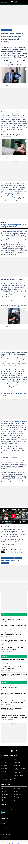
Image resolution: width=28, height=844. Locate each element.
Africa (2, 629)
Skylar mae (4, 560)
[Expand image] (26, 69)
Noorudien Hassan (20, 421)
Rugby (2, 644)
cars (4, 450)
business (14, 381)
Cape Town (12, 195)
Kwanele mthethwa (14, 560)
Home (2, 27)
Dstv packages (5, 562)
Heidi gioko (19, 557)
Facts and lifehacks (10, 27)
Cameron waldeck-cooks (7, 557)
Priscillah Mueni (17, 43)
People (2, 621)
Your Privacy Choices (16, 843)
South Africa (3, 651)
